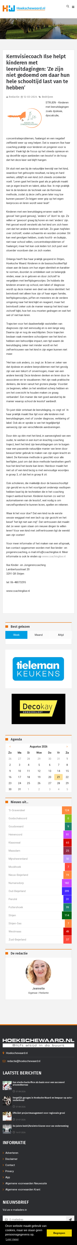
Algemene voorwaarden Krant (22, 1189)
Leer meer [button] (12, 1239)
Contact (10, 1165)
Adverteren (11, 1153)
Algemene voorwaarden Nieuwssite (26, 1183)
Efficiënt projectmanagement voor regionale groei (39, 1113)
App (7, 1177)
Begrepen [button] (59, 1233)
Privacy (9, 1171)
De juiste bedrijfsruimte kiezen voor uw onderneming (40, 1126)
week (16, 634)
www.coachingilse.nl (54, 556)
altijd (61, 634)
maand (39, 634)
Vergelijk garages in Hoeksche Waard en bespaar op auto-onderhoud (43, 1099)
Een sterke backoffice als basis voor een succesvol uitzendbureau (39, 1083)
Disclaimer (11, 1159)
